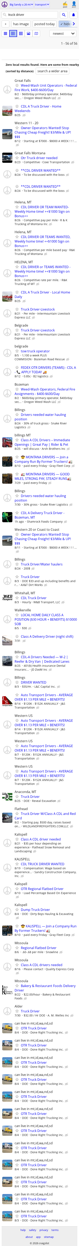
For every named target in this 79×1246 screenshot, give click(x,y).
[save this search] (73, 14)
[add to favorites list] (17, 85)
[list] (5, 33)
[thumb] (13, 33)
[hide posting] (59, 98)
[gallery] (28, 33)
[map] (36, 33)
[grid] (21, 33)
